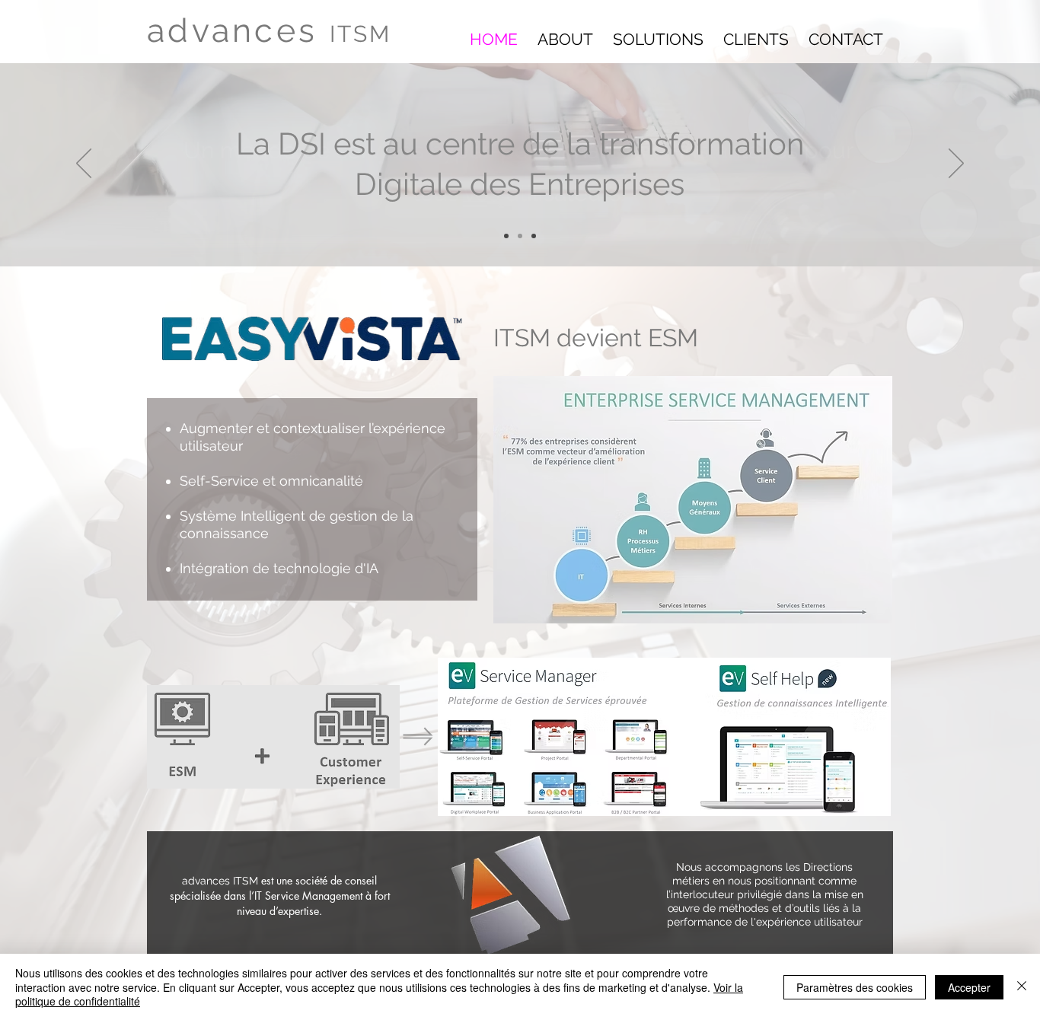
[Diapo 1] (506, 236)
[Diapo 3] (533, 236)
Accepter (969, 987)
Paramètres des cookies (854, 987)
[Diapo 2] (520, 236)
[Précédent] (83, 164)
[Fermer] (1022, 987)
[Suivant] (956, 164)
